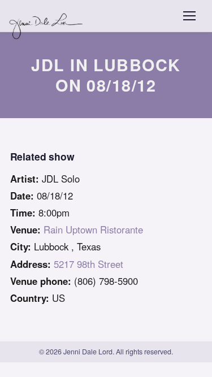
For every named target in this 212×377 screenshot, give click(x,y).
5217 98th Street (88, 264)
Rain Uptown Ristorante (93, 229)
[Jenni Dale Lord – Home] (47, 16)
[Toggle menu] (189, 15)
